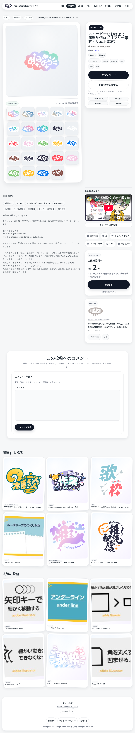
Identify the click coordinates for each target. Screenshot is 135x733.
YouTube (95, 337)
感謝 (121, 61)
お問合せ (83, 721)
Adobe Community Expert (99, 319)
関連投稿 (118, 103)
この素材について (98, 99)
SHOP (127, 6)
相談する (108, 284)
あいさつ (92, 55)
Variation (118, 99)
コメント (19, 387)
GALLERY (98, 6)
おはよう (114, 61)
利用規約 (98, 103)
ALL (62, 6)
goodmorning (94, 61)
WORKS (118, 6)
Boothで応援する (108, 84)
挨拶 (91, 67)
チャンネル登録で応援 (108, 225)
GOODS (108, 6)
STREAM (71, 6)
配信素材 (102, 55)
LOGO (80, 6)
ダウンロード (108, 75)
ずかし (97, 50)
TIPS (89, 6)
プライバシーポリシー (67, 721)
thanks (105, 61)
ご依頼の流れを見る (109, 292)
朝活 (97, 67)
